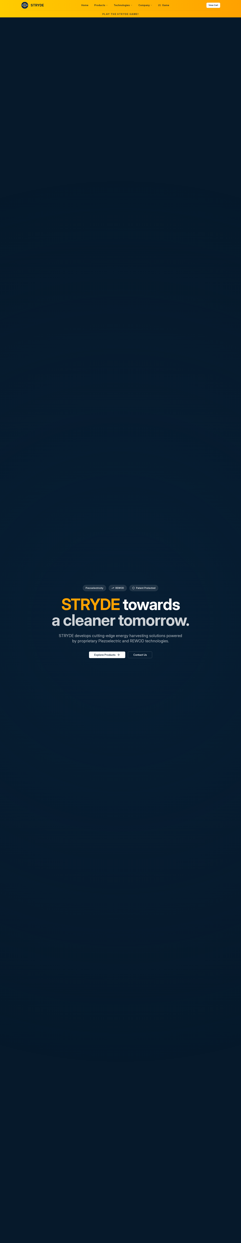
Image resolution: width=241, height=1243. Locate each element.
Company (144, 5)
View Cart (213, 5)
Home (84, 5)
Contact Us (140, 654)
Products (99, 5)
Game (165, 5)
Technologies (122, 5)
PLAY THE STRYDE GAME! (120, 14)
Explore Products (104, 654)
